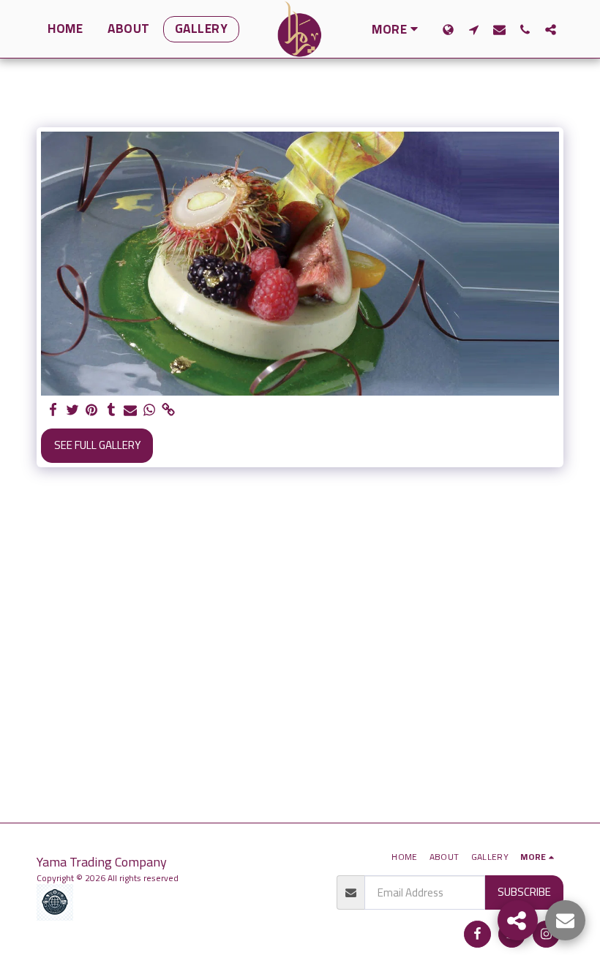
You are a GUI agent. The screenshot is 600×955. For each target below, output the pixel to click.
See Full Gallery (97, 445)
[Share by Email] (131, 410)
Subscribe (524, 891)
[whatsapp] (150, 410)
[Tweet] (73, 410)
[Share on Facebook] (54, 410)
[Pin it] (92, 410)
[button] (474, 29)
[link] (169, 410)
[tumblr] (111, 410)
